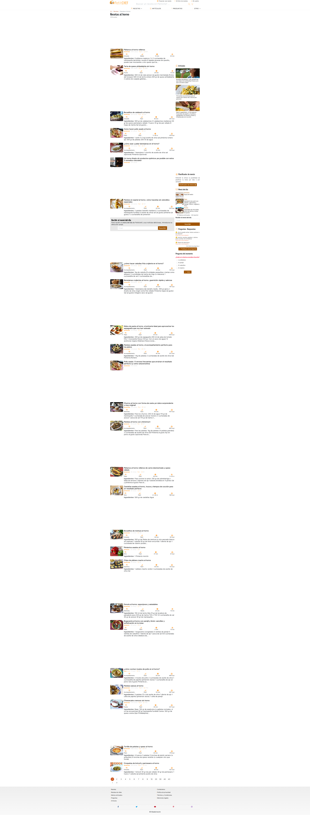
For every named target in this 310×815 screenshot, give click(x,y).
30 (160, 779)
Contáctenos (161, 789)
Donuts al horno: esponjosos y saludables (141, 604)
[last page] (117, 783)
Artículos (156, 8)
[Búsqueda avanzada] (192, 4)
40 (165, 779)
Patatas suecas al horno (133, 686)
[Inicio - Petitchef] (111, 11)
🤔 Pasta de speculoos (183, 242)
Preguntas (177, 8)
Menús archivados (184, 215)
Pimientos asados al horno (134, 547)
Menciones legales (162, 798)
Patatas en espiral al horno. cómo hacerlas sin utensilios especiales (146, 201)
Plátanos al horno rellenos (134, 50)
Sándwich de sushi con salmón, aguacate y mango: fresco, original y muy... (191, 203)
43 (169, 779)
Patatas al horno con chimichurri (137, 422)
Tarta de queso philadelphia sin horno (139, 66)
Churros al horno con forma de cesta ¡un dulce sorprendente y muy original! (148, 404)
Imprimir (195, 215)
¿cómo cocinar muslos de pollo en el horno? (142, 669)
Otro (196, 8)
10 (151, 779)
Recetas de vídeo (116, 792)
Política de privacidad (163, 792)
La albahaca (182, 260)
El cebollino (181, 265)
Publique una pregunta (188, 249)
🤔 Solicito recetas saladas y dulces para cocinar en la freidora (187, 238)
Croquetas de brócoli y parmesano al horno (141, 763)
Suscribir (162, 228)
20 (156, 779)
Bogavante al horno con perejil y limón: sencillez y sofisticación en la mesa (144, 622)
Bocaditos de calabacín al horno (137, 112)
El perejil (181, 262)
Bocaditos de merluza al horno (136, 531)
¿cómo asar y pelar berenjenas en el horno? (141, 144)
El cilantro (181, 268)
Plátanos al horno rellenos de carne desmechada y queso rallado (147, 469)
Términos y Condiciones (164, 795)
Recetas (136, 8)
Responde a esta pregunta (182, 235)
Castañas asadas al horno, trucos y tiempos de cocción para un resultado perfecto (148, 488)
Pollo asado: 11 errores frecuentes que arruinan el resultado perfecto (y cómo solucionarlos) (148, 363)
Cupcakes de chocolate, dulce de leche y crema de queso (191, 211)
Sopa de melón (188, 194)
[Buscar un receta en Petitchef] (189, 4)
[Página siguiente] (112, 783)
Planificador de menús (186, 185)
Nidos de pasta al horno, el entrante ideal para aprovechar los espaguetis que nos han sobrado (149, 327)
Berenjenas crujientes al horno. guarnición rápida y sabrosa (148, 280)
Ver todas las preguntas (192, 246)
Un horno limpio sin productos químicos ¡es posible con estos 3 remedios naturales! (149, 159)
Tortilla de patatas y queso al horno (138, 747)
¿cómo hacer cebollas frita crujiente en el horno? (144, 264)
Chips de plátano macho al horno (137, 560)
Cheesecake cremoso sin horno (137, 701)
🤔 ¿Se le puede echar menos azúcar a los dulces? (187, 233)
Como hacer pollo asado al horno (137, 129)
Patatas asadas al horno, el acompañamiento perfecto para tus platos (148, 346)
